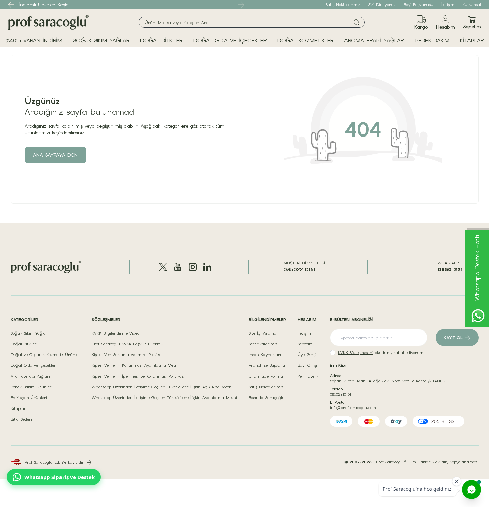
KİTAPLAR (472, 40)
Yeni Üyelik (308, 376)
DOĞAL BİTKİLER (161, 40)
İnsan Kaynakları (265, 354)
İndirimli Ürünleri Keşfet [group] (44, 5)
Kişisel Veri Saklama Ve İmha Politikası (128, 354)
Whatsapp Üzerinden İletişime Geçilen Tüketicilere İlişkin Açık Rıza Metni (162, 387)
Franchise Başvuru (267, 365)
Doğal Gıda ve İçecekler (33, 365)
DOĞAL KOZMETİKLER (305, 40)
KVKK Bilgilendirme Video (115, 333)
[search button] (356, 22)
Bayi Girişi (307, 365)
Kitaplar (18, 408)
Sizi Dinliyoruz (382, 4)
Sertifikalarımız (263, 344)
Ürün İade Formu (266, 376)
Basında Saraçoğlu (267, 397)
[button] (11, 4)
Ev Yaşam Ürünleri (29, 397)
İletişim (447, 4)
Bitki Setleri (21, 419)
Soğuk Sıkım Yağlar (29, 333)
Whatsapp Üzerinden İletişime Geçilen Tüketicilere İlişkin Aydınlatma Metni (164, 397)
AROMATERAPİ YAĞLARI (374, 40)
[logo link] (48, 22)
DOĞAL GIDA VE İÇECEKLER (230, 40)
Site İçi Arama (262, 333)
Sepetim (305, 344)
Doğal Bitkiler (24, 344)
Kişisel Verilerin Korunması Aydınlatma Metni (135, 365)
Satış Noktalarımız (343, 4)
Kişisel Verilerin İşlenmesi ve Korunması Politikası (138, 376)
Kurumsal (471, 4)
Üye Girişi (307, 354)
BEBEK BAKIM (432, 40)
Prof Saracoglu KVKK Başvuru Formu (127, 344)
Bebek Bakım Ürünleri (32, 387)
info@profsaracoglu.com (353, 408)
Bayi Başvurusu (418, 4)
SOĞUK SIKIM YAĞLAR (101, 40)
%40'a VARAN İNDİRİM (34, 40)
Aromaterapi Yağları (30, 376)
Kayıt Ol (453, 337)
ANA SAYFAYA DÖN (55, 155)
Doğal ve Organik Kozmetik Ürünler (45, 354)
